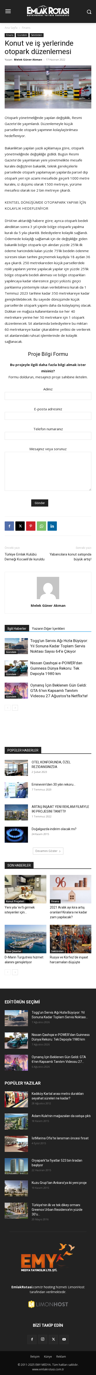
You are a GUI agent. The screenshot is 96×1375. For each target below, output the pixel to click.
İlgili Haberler (16, 628)
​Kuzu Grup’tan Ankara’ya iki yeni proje (59, 1183)
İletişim (35, 1357)
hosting (49, 1287)
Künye (48, 1357)
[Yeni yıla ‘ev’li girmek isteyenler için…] (25, 889)
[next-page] (15, 708)
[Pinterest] (30, 526)
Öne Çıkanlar (13, 951)
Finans (26, 28)
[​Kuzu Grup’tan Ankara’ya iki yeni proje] (16, 1188)
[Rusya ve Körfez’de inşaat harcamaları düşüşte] (71, 939)
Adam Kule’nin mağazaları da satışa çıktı (61, 1116)
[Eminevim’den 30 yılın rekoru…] (16, 790)
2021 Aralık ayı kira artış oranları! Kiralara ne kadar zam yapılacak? (68, 912)
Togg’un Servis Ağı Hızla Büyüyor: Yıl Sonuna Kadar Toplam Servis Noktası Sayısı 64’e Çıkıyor (59, 646)
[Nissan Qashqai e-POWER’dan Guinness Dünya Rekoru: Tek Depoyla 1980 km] (16, 668)
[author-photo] (48, 599)
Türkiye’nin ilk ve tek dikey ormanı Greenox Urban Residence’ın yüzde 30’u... (57, 1209)
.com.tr (27, 1287)
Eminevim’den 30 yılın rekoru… (53, 784)
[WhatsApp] (41, 526)
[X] (20, 526)
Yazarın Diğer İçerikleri (48, 628)
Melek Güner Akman (28, 59)
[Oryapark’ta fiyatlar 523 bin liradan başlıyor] (16, 1166)
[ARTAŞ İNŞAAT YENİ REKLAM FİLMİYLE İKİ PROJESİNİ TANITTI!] (16, 812)
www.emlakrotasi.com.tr (48, 1369)
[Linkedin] (52, 526)
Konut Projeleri (15, 901)
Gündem (22, 35)
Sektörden (36, 35)
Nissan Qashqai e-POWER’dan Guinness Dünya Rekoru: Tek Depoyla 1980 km (56, 668)
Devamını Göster (46, 851)
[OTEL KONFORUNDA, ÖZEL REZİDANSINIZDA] (16, 768)
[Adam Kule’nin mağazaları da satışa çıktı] (16, 1122)
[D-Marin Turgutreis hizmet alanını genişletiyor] (25, 939)
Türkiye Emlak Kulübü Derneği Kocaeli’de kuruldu (25, 556)
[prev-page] (7, 708)
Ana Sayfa (11, 28)
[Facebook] (9, 526)
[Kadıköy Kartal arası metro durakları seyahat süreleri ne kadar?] (16, 1099)
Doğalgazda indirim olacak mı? (54, 829)
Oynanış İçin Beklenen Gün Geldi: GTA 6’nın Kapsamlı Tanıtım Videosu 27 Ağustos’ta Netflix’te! (59, 690)
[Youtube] (64, 1339)
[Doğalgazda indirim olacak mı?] (16, 835)
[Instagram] (42, 1339)
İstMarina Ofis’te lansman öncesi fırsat (60, 1138)
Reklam (61, 1357)
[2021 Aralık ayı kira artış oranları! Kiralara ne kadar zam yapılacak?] (71, 889)
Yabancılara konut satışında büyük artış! (70, 556)
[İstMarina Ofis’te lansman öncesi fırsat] (16, 1144)
